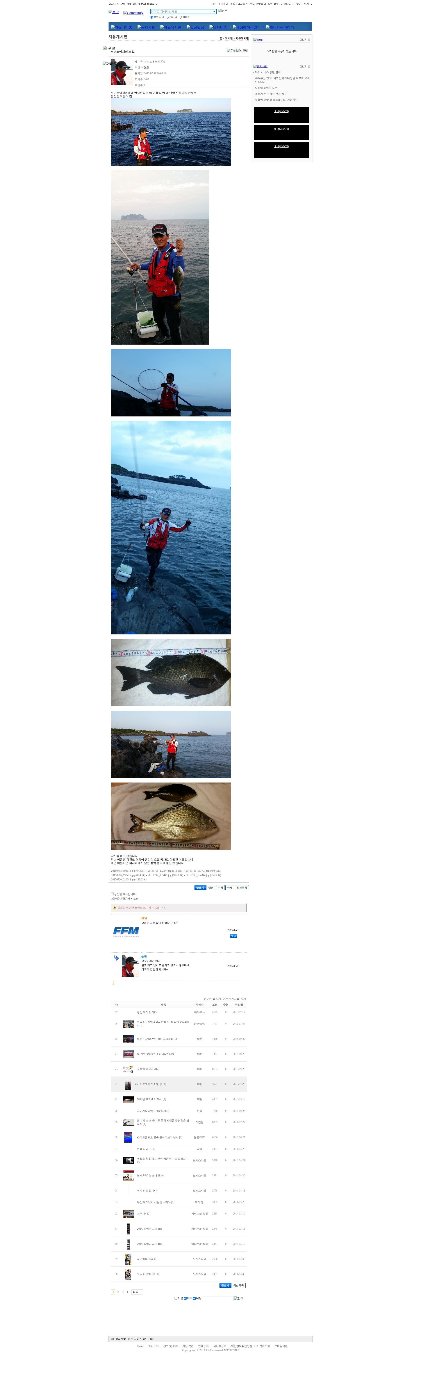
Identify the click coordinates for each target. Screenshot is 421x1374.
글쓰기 (200, 887)
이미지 (186, 17)
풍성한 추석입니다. (125, 894)
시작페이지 (263, 1346)
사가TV (308, 3)
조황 (232, 3)
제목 (189, 1298)
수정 (220, 887)
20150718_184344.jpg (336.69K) (203, 875)
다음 (135, 1292)
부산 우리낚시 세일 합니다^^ (154, 1202)
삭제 (229, 887)
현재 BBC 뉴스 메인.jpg (150, 1175)
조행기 (297, 3)
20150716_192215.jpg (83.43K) (128, 875)
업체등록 (203, 1346)
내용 (199, 1298)
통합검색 (158, 17)
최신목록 (242, 887)
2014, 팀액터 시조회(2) (150, 1243)
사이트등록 (220, 1346)
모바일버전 (281, 1346)
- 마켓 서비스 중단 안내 (134, 1338)
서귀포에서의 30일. (148, 1084)
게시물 (173, 17)
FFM (225, 3)
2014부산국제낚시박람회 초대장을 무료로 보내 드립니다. (282, 80)
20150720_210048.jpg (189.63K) (128, 879)
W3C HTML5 (231, 1350)
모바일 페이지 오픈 (266, 87)
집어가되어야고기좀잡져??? (153, 1110)
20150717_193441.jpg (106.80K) (165, 875)
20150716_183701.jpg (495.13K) (203, 870)
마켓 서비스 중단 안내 (268, 72)
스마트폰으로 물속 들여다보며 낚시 (157, 1137)
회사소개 (153, 1346)
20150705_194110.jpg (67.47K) (128, 870)
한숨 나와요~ (144, 1149)
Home (140, 1346)
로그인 (216, 3)
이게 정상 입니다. (147, 1190)
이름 (180, 1298)
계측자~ (141, 1213)
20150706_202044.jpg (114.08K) (165, 870)
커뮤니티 (286, 3)
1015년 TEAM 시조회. (126, 898)
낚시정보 (273, 3)
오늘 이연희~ (144, 1274)
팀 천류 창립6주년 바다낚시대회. (156, 1053)
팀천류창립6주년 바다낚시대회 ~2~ (157, 1038)
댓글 (233, 936)
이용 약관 (188, 1346)
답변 (211, 887)
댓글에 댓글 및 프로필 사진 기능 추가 (276, 99)
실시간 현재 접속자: (144, 3)
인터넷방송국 (258, 3)
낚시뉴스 (242, 3)
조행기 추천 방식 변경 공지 (271, 93)
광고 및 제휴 (170, 1346)
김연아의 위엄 (145, 1259)
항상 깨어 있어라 (147, 1012)
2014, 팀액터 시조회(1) (150, 1228)
